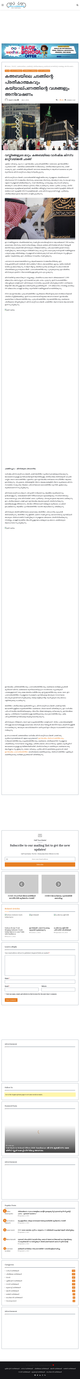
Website (44, 986)
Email (7, 986)
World (14, 66)
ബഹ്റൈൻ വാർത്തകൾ (14, 1297)
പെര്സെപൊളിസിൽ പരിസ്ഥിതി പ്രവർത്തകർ (62, 929)
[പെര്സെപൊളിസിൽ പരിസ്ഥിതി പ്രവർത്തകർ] (64, 920)
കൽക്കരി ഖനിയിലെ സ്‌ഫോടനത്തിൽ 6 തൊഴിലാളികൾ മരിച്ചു (39, 1249)
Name (7, 978)
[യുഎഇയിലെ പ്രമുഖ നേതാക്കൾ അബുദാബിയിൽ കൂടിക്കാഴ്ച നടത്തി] (10, 1224)
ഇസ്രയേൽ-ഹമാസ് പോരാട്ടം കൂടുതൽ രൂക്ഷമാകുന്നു (39, 929)
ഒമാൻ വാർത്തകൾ (12, 1291)
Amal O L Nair (13, 100)
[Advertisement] (40, 26)
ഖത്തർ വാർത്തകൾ (12, 1294)
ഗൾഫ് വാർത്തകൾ (16, 71)
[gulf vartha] (16, 4)
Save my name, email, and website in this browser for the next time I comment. (31, 994)
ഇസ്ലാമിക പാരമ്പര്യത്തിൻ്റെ (16, 752)
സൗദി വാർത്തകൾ (44, 71)
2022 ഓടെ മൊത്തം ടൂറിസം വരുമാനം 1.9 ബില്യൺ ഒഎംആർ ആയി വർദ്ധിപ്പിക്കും (46, 1230)
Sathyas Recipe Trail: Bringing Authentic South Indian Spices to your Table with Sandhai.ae (14, 931)
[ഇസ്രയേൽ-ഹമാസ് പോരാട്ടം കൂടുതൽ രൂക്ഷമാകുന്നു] (40, 920)
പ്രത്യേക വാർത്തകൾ (30, 71)
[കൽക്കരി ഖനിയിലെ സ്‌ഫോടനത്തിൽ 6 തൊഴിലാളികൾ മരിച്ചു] (10, 1252)
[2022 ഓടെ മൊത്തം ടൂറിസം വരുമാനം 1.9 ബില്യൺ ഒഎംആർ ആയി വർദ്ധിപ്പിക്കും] (10, 1233)
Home (8, 66)
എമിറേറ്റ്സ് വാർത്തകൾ (14, 1281)
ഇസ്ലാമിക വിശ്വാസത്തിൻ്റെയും (51, 738)
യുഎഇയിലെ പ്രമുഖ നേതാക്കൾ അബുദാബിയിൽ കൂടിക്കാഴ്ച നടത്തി (42, 1221)
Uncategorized (11, 1301)
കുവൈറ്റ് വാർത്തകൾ (13, 1287)
